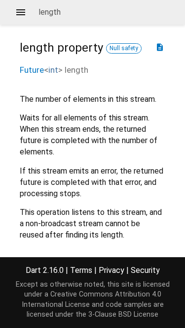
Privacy (111, 270)
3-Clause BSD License (123, 314)
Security (145, 270)
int (53, 70)
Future (32, 70)
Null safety (124, 48)
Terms (81, 270)
